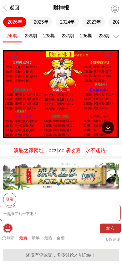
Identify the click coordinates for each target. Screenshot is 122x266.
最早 (36, 238)
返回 (14, 7)
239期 (31, 35)
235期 (105, 35)
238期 (49, 35)
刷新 (11, 238)
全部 (61, 238)
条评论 (113, 239)
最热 (48, 238)
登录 (9, 199)
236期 (86, 35)
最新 (23, 238)
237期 (68, 35)
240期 (12, 35)
